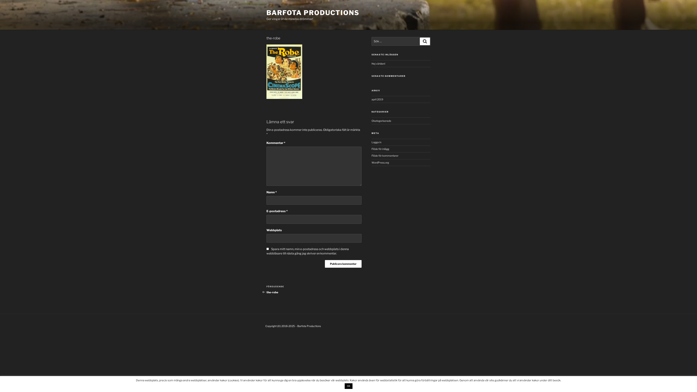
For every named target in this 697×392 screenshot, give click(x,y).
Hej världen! (378, 63)
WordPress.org (380, 162)
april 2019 (377, 99)
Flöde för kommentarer (385, 155)
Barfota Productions (312, 13)
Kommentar (275, 143)
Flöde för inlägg (380, 148)
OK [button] (348, 386)
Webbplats (274, 230)
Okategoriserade (381, 120)
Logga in (376, 142)
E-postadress (277, 211)
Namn (271, 192)
